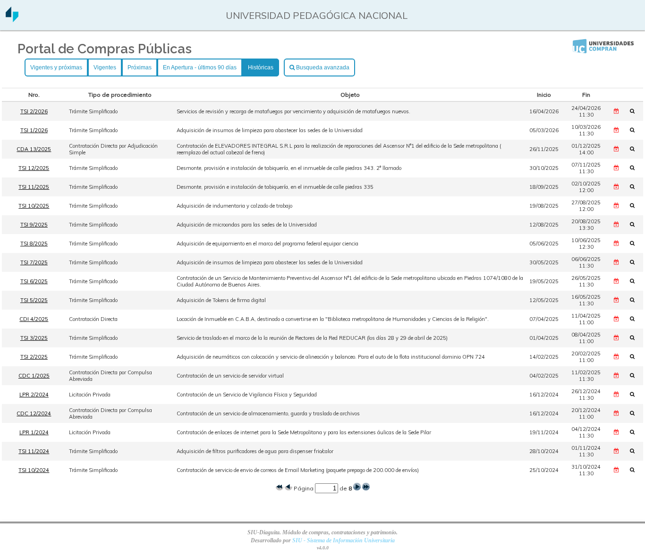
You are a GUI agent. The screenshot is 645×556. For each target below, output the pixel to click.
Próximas (139, 67)
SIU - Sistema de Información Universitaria (343, 540)
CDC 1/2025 (34, 375)
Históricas (260, 67)
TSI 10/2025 (33, 205)
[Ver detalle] (635, 111)
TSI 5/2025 (34, 300)
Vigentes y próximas (56, 67)
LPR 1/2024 (34, 432)
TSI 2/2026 (34, 111)
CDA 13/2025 (34, 149)
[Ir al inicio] (12, 19)
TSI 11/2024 (33, 451)
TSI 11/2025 (33, 187)
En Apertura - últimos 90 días (200, 67)
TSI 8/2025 (34, 243)
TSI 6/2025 (34, 281)
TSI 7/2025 (34, 262)
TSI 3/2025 (34, 338)
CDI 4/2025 (33, 319)
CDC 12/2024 (34, 413)
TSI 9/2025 (34, 224)
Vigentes (104, 67)
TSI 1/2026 (34, 130)
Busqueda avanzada (322, 67)
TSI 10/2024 (33, 470)
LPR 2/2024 (34, 394)
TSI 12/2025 (33, 168)
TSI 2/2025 (34, 357)
